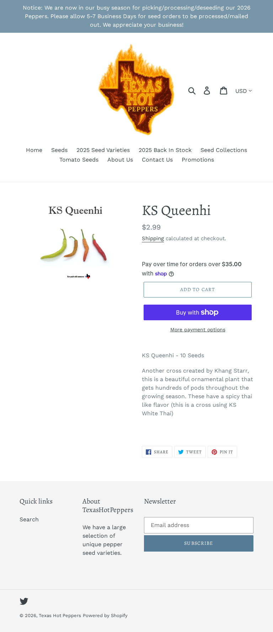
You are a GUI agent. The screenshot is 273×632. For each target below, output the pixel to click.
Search (29, 519)
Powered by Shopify (105, 615)
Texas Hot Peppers (60, 615)
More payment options (197, 329)
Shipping (153, 238)
